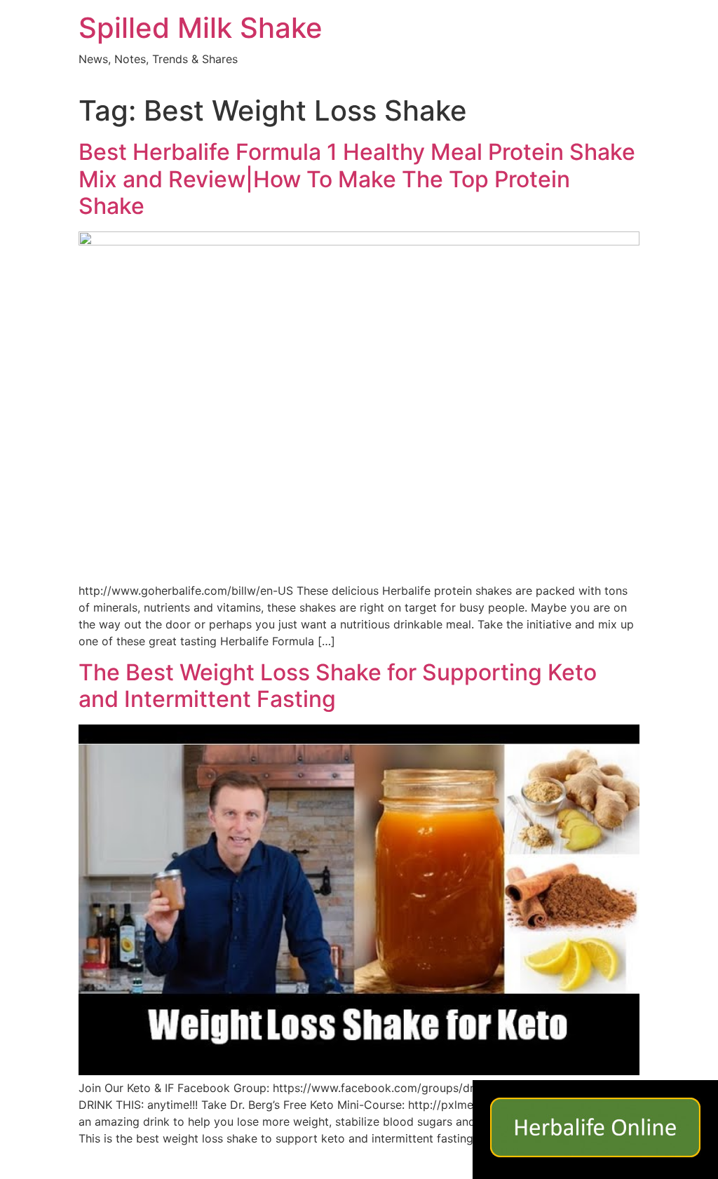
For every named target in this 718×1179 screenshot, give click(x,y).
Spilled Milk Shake (201, 28)
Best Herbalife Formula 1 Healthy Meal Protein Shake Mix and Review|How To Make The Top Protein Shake (357, 179)
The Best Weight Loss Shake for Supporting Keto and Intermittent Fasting (338, 686)
